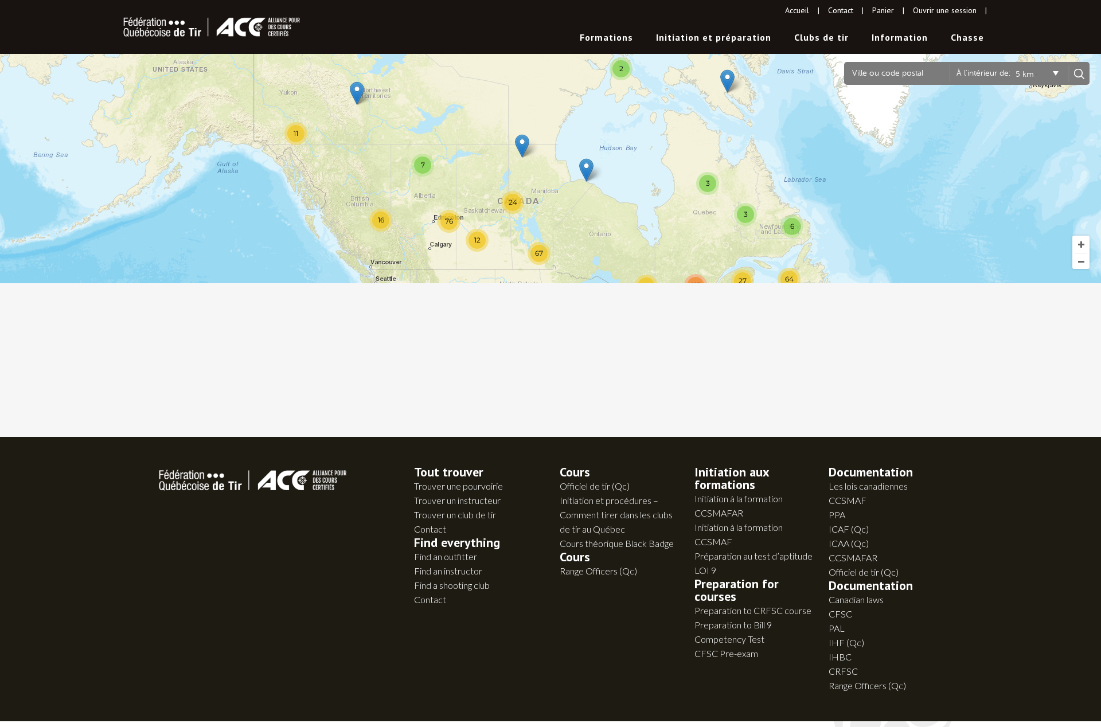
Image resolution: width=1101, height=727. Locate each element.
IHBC (840, 656)
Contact (840, 10)
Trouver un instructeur (457, 500)
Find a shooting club (452, 585)
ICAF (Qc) (849, 528)
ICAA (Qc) (849, 543)
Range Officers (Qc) (598, 570)
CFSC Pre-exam (726, 653)
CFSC (840, 613)
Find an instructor (448, 570)
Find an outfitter (445, 556)
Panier (883, 10)
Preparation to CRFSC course (752, 610)
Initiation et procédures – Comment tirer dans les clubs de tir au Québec (616, 514)
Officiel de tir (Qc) (595, 485)
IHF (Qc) (846, 642)
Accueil (797, 10)
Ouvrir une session (945, 10)
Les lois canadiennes (868, 485)
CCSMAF (847, 500)
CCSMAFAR (853, 557)
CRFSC (843, 671)
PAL (837, 628)
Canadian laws (856, 599)
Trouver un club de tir (455, 514)
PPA (837, 514)
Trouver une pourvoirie (458, 485)
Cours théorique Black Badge (617, 543)
